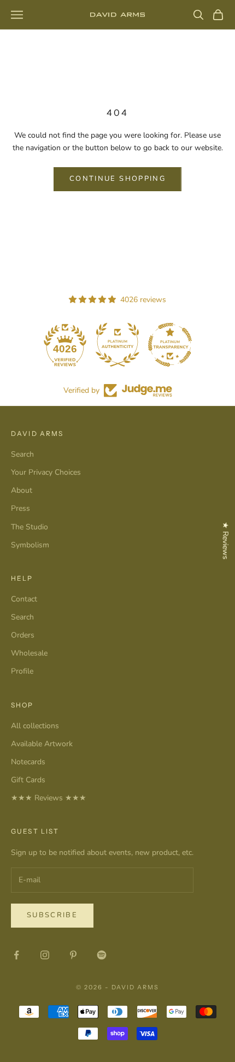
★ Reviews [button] (225, 540)
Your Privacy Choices (46, 472)
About (21, 490)
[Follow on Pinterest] (73, 954)
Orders (22, 635)
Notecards (28, 762)
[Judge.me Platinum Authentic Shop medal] (117, 345)
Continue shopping (117, 179)
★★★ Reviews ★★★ (48, 798)
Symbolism (30, 545)
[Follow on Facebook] (16, 954)
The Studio (29, 527)
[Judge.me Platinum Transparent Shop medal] (170, 345)
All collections (35, 726)
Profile (22, 671)
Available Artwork (42, 744)
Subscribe (52, 915)
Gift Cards (28, 780)
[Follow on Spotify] (101, 954)
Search (22, 454)
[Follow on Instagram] (44, 954)
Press (20, 508)
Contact (24, 599)
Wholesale (29, 653)
